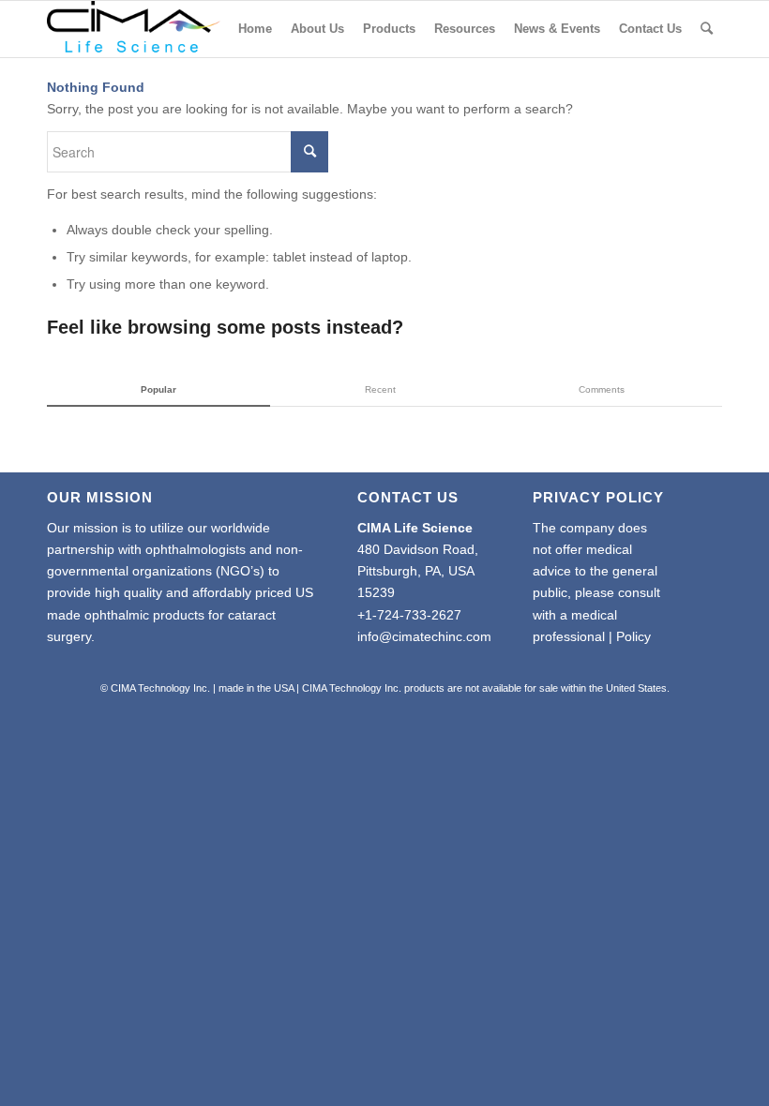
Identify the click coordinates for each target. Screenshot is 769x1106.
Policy (633, 636)
